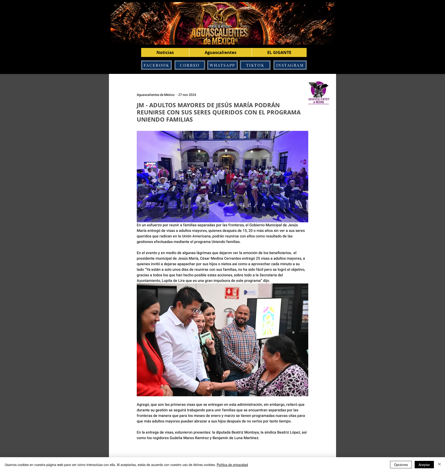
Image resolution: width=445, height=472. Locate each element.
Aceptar (424, 464)
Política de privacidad (232, 464)
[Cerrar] (439, 464)
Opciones (401, 464)
